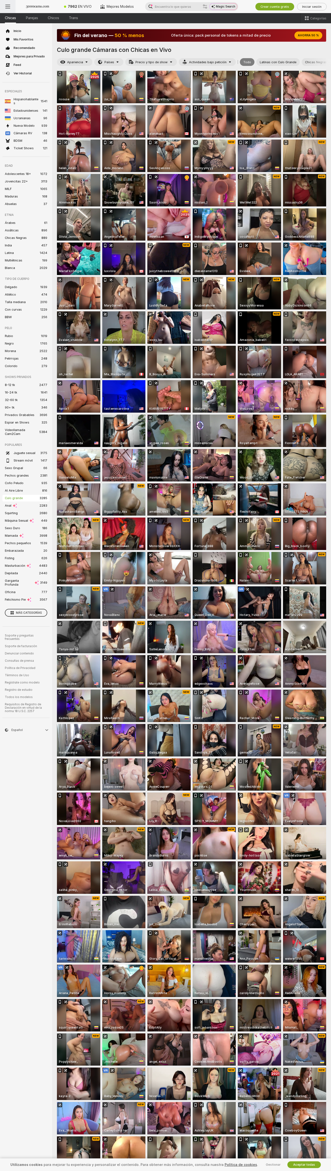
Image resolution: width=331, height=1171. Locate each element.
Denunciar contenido (19, 653)
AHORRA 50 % (308, 35)
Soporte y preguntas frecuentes (19, 637)
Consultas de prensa (19, 660)
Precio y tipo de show (151, 62)
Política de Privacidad (20, 668)
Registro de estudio (18, 690)
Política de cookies (241, 1165)
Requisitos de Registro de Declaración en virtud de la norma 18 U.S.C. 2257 (23, 708)
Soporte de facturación (21, 646)
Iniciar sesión (312, 6)
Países (109, 62)
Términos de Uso (17, 675)
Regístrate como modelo (22, 682)
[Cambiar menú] (8, 6)
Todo (247, 62)
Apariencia (75, 62)
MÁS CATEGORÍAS (29, 612)
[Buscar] (205, 6)
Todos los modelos (19, 697)
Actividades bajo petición (208, 62)
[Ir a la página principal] (38, 6)
